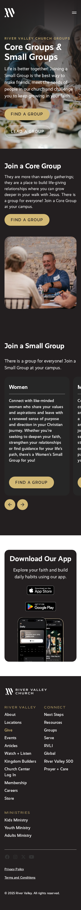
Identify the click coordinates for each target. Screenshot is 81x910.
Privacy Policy (14, 869)
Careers (11, 790)
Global (49, 753)
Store (9, 798)
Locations (13, 722)
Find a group (27, 114)
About (10, 714)
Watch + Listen (17, 753)
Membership (15, 782)
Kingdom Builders (20, 761)
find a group (31, 482)
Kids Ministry (16, 820)
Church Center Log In (17, 772)
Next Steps (54, 714)
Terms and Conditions (20, 877)
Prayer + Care (56, 769)
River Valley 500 (58, 761)
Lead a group (27, 131)
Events (10, 737)
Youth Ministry (17, 827)
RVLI (48, 745)
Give (8, 730)
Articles (11, 745)
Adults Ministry (18, 835)
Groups (50, 730)
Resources (53, 722)
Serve (49, 737)
